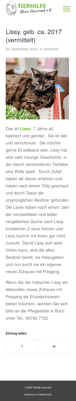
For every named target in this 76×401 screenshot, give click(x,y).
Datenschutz (45, 394)
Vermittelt (51, 48)
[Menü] (64, 8)
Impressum (30, 394)
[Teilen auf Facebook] (22, 346)
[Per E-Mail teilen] (54, 346)
